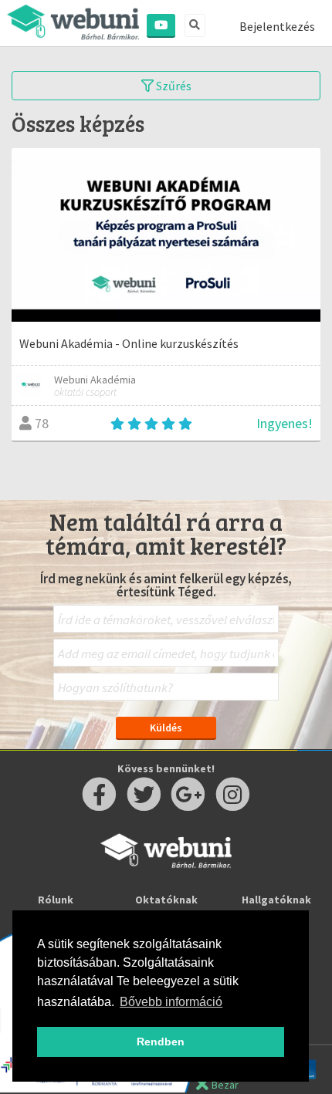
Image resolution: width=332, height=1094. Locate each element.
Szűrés (172, 85)
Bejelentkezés (277, 26)
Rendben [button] (161, 1041)
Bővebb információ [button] (171, 1001)
